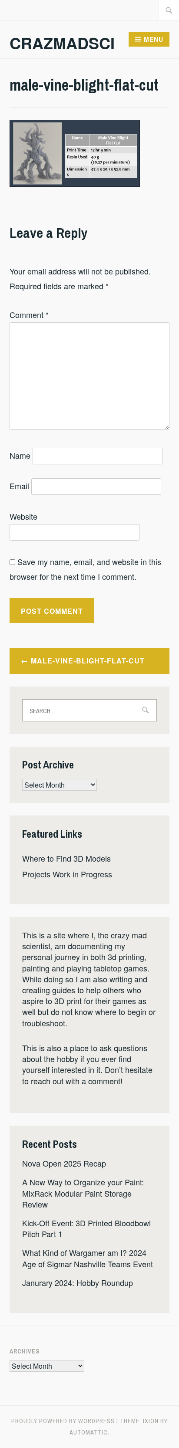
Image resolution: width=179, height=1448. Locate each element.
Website (23, 516)
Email (19, 485)
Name (20, 455)
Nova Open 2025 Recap (64, 1163)
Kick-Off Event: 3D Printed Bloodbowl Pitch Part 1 (86, 1228)
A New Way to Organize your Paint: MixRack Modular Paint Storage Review (83, 1192)
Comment (29, 314)
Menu (153, 39)
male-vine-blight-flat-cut (88, 661)
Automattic (89, 1432)
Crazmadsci (62, 42)
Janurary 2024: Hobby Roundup (77, 1282)
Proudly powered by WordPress (63, 1421)
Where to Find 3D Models (66, 858)
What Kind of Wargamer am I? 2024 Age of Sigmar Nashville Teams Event (87, 1258)
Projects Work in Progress (67, 874)
